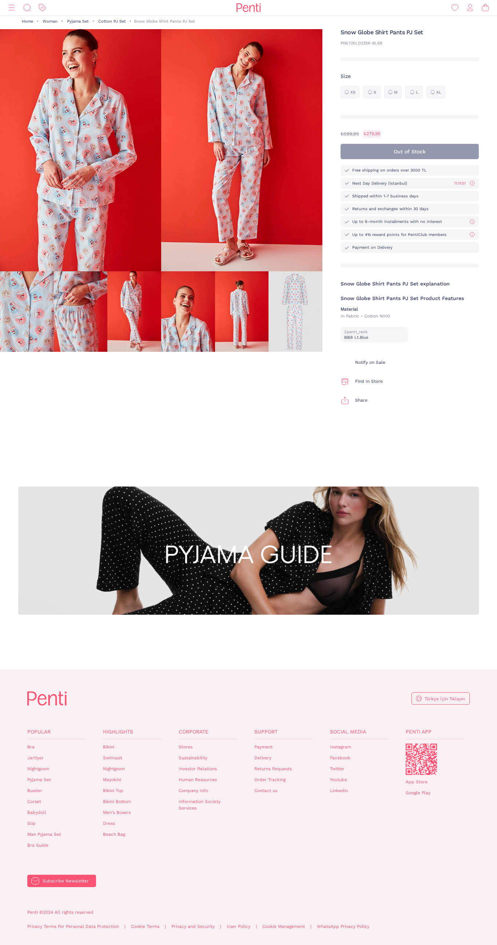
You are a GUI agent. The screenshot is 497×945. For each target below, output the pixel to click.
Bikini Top (113, 790)
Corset (34, 801)
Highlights (118, 732)
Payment (263, 746)
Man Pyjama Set (44, 834)
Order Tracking (270, 779)
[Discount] (42, 7)
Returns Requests (273, 768)
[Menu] (11, 7)
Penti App (419, 732)
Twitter (337, 768)
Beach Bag (114, 834)
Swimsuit (112, 757)
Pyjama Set (78, 21)
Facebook (340, 757)
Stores (185, 746)
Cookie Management (283, 926)
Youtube (338, 779)
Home (27, 21)
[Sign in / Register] (470, 7)
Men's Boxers (117, 812)
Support (266, 732)
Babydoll (36, 812)
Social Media (348, 732)
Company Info (193, 790)
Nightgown (38, 768)
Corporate (193, 732)
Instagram (340, 746)
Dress (109, 823)
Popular (39, 732)
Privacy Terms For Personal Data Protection (73, 926)
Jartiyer (35, 757)
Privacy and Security (193, 926)
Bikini (108, 746)
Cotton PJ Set (112, 21)
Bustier (34, 790)
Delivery (262, 757)
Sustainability (193, 757)
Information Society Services (199, 805)
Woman (50, 21)
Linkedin (339, 790)
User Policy (238, 926)
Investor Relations (198, 768)
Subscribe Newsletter (66, 880)
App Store (417, 781)
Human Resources (198, 779)
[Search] (27, 7)
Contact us (265, 790)
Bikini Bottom (117, 801)
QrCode (421, 759)
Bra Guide (37, 845)
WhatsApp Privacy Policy (343, 926)
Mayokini (112, 779)
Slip (31, 823)
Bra (31, 746)
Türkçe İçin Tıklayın (445, 698)
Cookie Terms (145, 926)
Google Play (418, 792)
